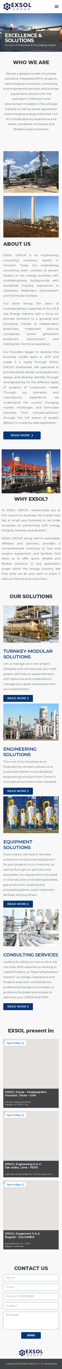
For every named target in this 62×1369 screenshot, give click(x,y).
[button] (56, 6)
